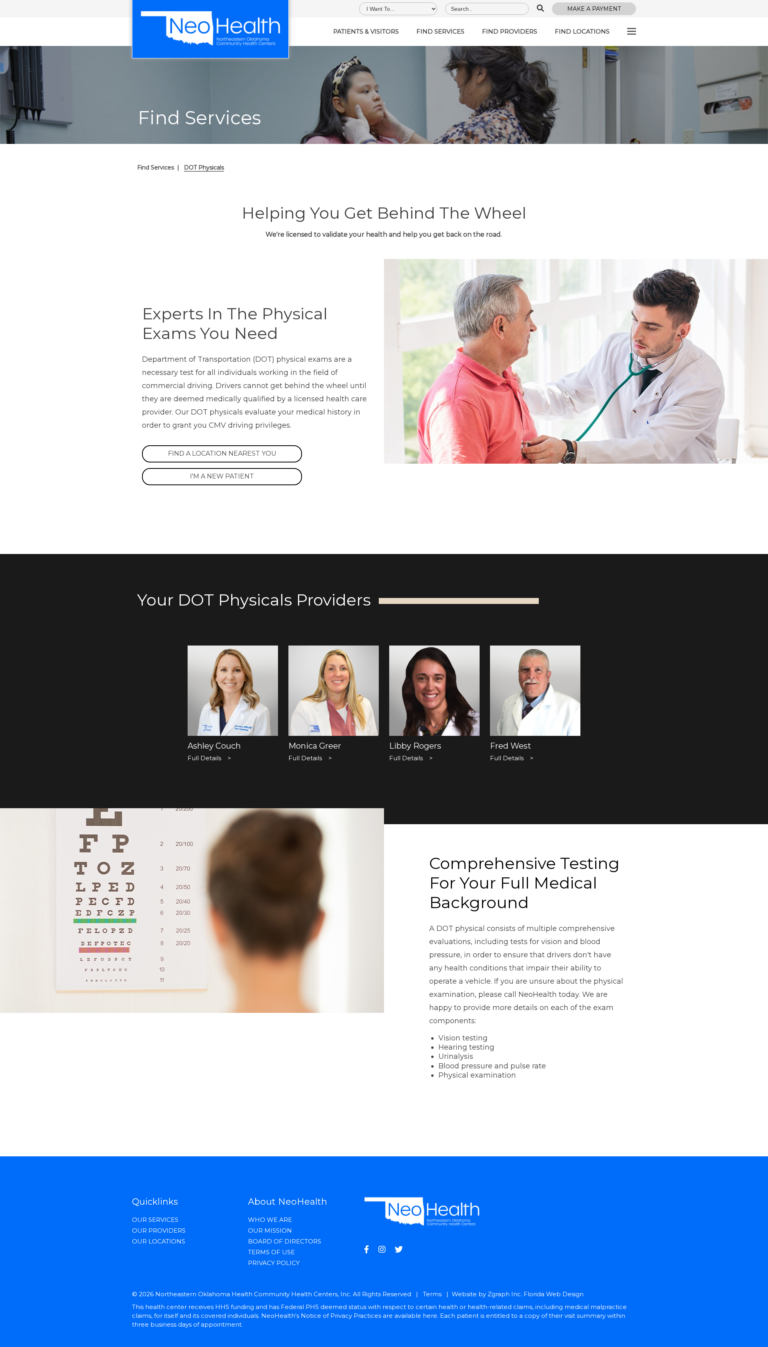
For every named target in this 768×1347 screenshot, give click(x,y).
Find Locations (582, 31)
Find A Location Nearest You (222, 453)
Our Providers (159, 1230)
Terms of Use (271, 1252)
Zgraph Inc (504, 1294)
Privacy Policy (274, 1263)
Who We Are (270, 1219)
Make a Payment (594, 8)
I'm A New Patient (222, 476)
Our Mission (270, 1230)
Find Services (440, 31)
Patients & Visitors (366, 31)
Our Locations (158, 1241)
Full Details (209, 758)
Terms (432, 1294)
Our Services (155, 1219)
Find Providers (509, 31)
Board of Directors (284, 1241)
